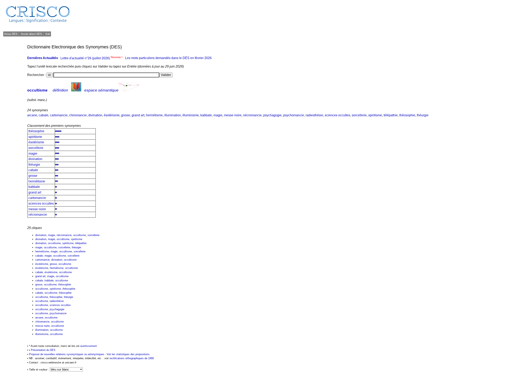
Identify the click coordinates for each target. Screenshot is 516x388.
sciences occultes (337, 115)
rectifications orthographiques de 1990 (131, 358)
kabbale (206, 115)
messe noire (232, 115)
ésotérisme (112, 115)
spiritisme (375, 115)
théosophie (407, 115)
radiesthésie (314, 115)
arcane (32, 115)
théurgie (423, 115)
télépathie (391, 115)
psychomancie (293, 115)
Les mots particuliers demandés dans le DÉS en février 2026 (168, 58)
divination (95, 115)
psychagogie (272, 115)
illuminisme (190, 115)
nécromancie (252, 115)
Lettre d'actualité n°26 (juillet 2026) (91, 58)
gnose (125, 115)
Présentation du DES (43, 350)
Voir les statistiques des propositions (128, 354)
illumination (172, 115)
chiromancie (78, 115)
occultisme (37, 90)
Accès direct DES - (32, 33)
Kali (48, 33)
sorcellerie (359, 115)
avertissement (88, 345)
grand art (138, 115)
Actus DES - (11, 33)
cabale (43, 115)
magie (217, 115)
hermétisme (154, 115)
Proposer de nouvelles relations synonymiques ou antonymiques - (68, 354)
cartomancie (59, 115)
